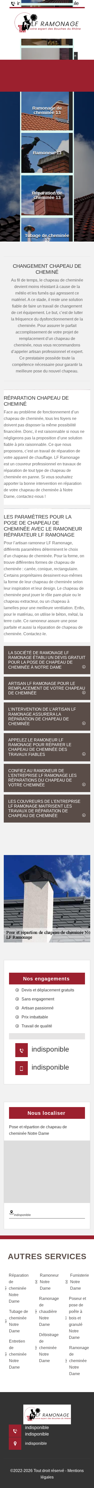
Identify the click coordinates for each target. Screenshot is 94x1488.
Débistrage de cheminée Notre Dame (49, 1348)
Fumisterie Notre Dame (79, 1281)
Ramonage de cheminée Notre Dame (79, 1361)
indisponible (50, 1049)
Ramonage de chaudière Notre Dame (49, 1311)
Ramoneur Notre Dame (49, 1281)
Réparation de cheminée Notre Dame (19, 1288)
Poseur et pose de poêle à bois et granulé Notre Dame (77, 1318)
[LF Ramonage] (47, 23)
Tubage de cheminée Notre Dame (18, 1321)
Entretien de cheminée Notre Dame (18, 1354)
